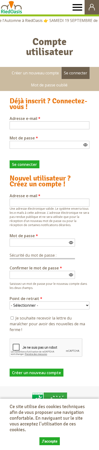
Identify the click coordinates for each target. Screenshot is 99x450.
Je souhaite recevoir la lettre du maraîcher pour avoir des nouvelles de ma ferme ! (47, 323)
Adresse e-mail (25, 118)
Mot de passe (24, 138)
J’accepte (49, 441)
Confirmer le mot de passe (36, 268)
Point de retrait (26, 298)
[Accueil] (11, 7)
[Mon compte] (92, 7)
